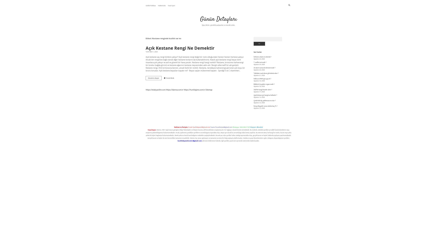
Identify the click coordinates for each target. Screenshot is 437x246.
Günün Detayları (218, 19)
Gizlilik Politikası (151, 6)
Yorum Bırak (170, 78)
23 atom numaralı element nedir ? (264, 68)
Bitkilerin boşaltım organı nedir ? (264, 84)
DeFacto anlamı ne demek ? (262, 57)
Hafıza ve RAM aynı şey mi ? (262, 79)
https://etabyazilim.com (155, 89)
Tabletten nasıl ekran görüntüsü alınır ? (266, 73)
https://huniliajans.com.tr (194, 89)
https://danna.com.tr (174, 89)
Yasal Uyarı (171, 6)
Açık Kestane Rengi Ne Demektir (180, 48)
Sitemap (208, 89)
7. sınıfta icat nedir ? (260, 62)
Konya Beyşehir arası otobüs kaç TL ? (265, 106)
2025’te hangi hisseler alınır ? (263, 90)
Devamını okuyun (154, 78)
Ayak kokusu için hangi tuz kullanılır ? (265, 95)
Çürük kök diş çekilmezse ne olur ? (265, 101)
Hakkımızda (162, 6)
